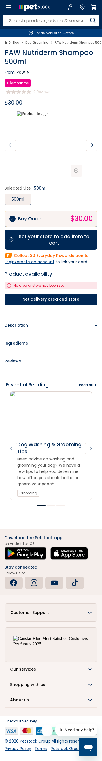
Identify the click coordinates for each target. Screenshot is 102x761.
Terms (41, 748)
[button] (51, 325)
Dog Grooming (37, 42)
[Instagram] (34, 583)
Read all (86, 384)
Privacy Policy (18, 748)
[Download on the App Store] (69, 553)
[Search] (93, 20)
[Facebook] (14, 583)
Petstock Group (66, 748)
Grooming (28, 493)
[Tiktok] (75, 583)
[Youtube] (54, 583)
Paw (20, 72)
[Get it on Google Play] (25, 553)
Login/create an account (29, 262)
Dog (16, 42)
